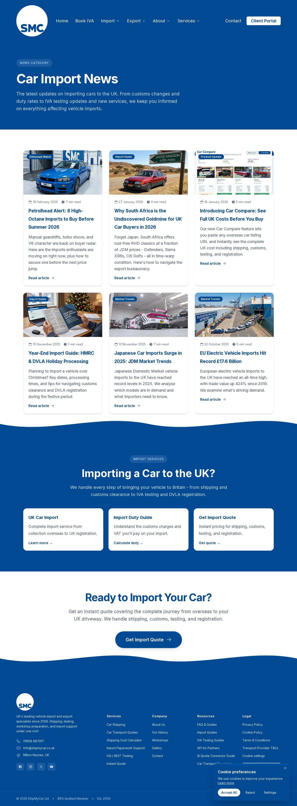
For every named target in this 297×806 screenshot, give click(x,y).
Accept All (229, 792)
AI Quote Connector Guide (216, 756)
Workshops (160, 740)
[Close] (285, 768)
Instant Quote (116, 763)
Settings (270, 792)
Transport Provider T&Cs (260, 748)
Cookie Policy (252, 732)
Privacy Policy (252, 724)
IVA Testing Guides (210, 740)
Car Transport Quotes (122, 732)
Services (186, 20)
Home (62, 20)
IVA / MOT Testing (120, 756)
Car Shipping (116, 724)
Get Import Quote (145, 639)
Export (134, 20)
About (159, 20)
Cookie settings (253, 756)
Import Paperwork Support (126, 748)
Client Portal (263, 20)
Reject (250, 792)
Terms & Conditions (256, 740)
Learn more (226, 783)
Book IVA (84, 20)
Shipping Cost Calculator (124, 740)
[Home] (32, 21)
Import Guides (207, 732)
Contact (233, 20)
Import (108, 20)
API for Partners (208, 748)
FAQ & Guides (207, 724)
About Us (158, 724)
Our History (160, 732)
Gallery (157, 748)
